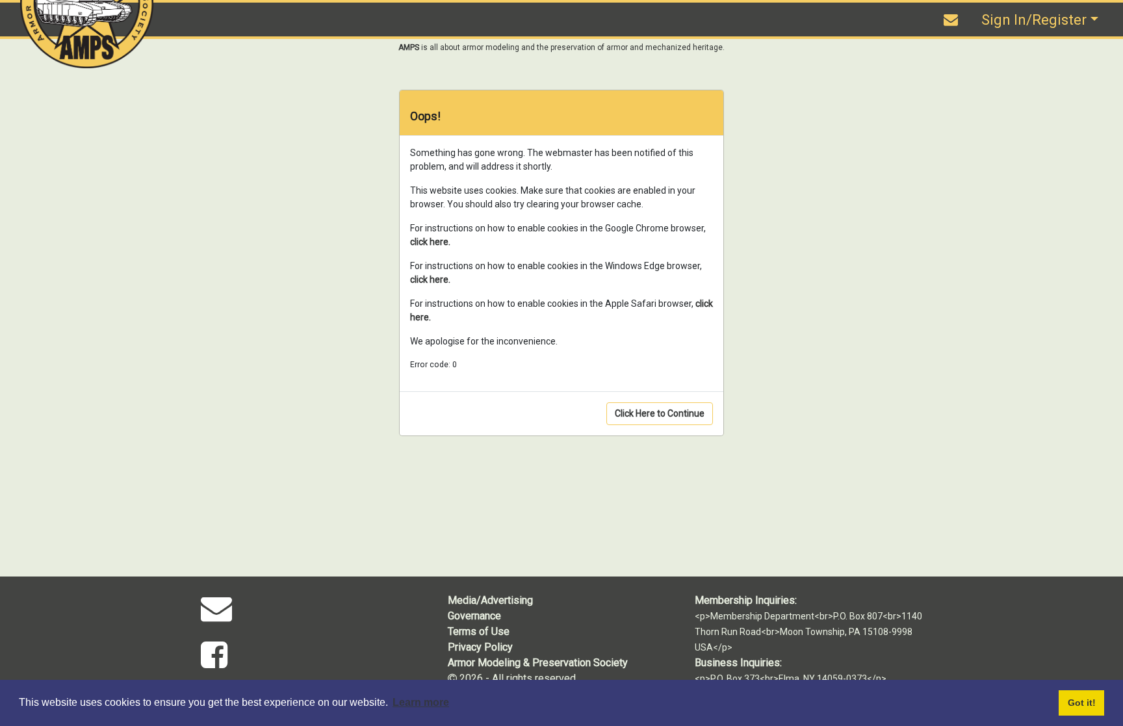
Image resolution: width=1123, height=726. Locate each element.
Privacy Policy (480, 647)
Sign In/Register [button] (1034, 20)
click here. (430, 242)
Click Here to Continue (659, 413)
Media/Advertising (490, 600)
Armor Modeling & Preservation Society (538, 662)
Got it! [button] (1082, 702)
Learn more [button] (421, 702)
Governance (474, 616)
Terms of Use (479, 631)
